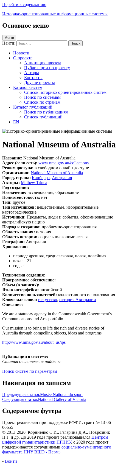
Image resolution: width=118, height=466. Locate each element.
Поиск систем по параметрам (29, 371)
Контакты (33, 77)
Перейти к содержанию (24, 4)
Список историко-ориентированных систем (65, 92)
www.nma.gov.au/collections (63, 163)
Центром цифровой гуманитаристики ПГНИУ (55, 439)
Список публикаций (43, 117)
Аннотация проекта (42, 62)
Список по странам (42, 102)
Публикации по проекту (47, 67)
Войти (11, 461)
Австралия (62, 177)
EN (16, 122)
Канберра (41, 177)
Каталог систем (27, 87)
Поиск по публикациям (46, 112)
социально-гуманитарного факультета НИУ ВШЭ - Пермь (56, 449)
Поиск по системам (42, 97)
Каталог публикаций (32, 107)
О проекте (22, 58)
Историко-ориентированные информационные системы (55, 13)
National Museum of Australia (57, 172)
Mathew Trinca (34, 182)
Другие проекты (39, 82)
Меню (9, 38)
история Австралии (77, 299)
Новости (21, 53)
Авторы (31, 72)
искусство (47, 299)
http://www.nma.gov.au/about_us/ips (34, 342)
